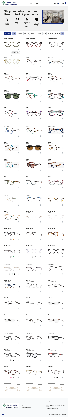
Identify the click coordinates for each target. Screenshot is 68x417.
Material (50, 33)
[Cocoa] (13, 239)
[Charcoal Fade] (11, 239)
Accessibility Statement (26, 407)
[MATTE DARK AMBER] (11, 377)
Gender (56, 33)
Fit (43, 33)
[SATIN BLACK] (13, 360)
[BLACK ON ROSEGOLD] (57, 377)
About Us (23, 404)
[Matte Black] (14, 274)
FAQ (22, 405)
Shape (32, 33)
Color (38, 33)
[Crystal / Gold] (9, 274)
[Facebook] (3, 414)
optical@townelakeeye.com (53, 408)
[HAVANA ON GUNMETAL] (55, 377)
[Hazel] (12, 274)
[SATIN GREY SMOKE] (11, 360)
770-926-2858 (50, 409)
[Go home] (9, 3)
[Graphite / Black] (11, 256)
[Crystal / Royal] (33, 256)
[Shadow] (35, 256)
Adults (63, 33)
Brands (25, 33)
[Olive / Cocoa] (13, 256)
